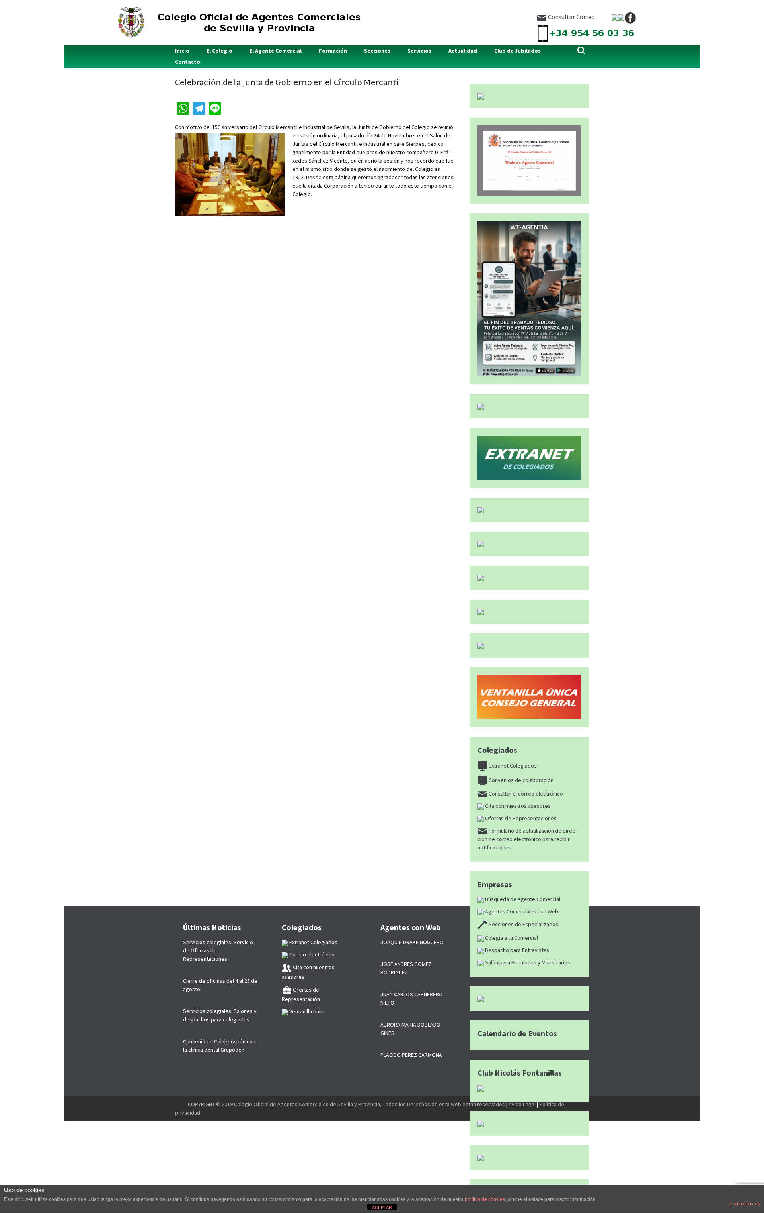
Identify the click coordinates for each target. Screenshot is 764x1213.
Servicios (419, 50)
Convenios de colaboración (520, 780)
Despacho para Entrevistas (516, 950)
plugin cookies (744, 1204)
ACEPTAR (382, 1207)
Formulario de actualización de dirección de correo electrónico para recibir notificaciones (527, 839)
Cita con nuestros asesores (517, 805)
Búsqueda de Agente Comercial (522, 899)
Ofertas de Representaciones (520, 818)
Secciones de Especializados (522, 924)
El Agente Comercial (275, 50)
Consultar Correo (571, 17)
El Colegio (219, 50)
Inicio (182, 50)
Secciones (377, 50)
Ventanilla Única (307, 1011)
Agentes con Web (410, 927)
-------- (181, 1104)
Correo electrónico (311, 954)
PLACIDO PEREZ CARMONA (411, 1054)
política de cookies (485, 1199)
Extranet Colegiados (512, 765)
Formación (333, 50)
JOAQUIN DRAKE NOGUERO (412, 942)
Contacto (187, 61)
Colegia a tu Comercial (511, 937)
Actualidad (462, 50)
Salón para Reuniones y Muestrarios (527, 962)
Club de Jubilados (517, 50)
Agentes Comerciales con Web (521, 911)
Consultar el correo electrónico (525, 793)
